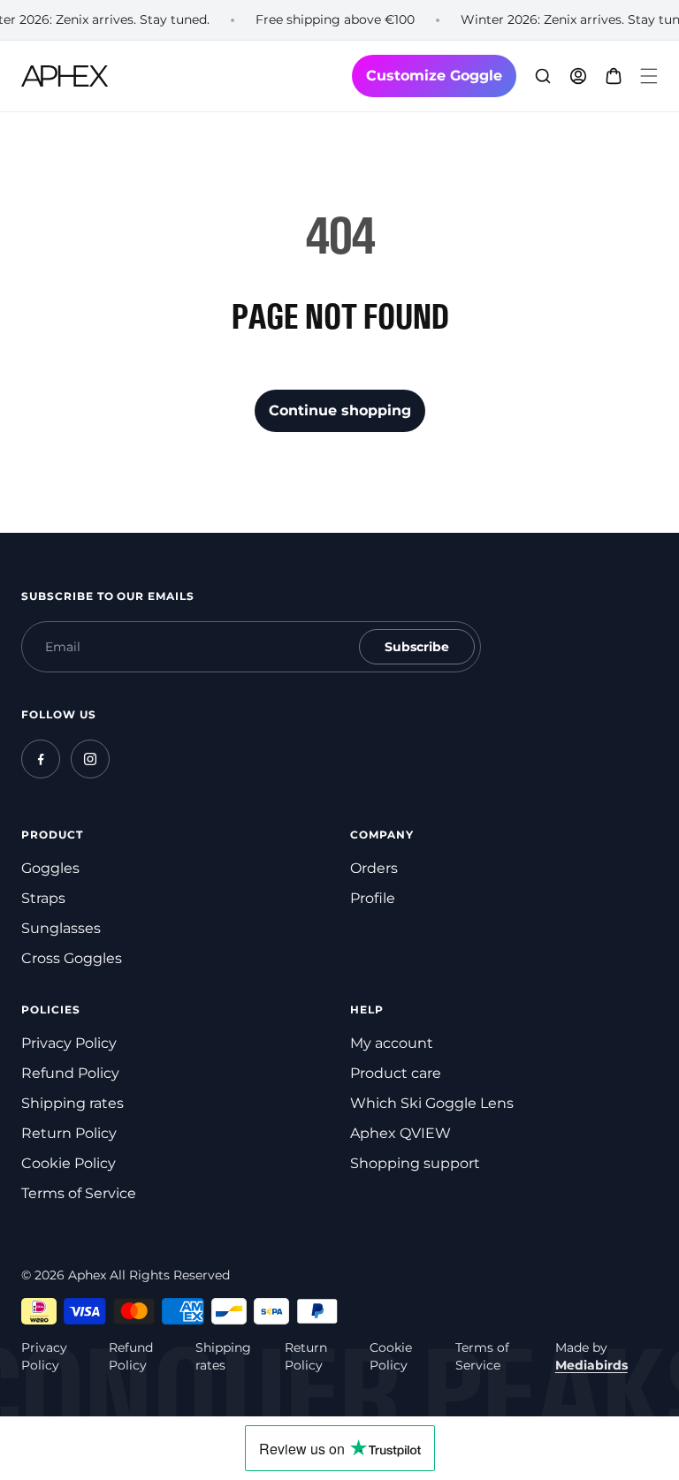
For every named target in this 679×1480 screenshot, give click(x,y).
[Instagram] (90, 759)
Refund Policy (70, 1073)
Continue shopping (340, 410)
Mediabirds (591, 1365)
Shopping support (415, 1163)
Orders (374, 868)
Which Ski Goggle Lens (432, 1103)
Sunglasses (61, 928)
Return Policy (69, 1133)
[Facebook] (40, 759)
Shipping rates (72, 1103)
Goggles (50, 868)
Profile (372, 898)
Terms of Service (78, 1193)
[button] (649, 76)
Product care (395, 1073)
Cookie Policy (68, 1163)
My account (391, 1043)
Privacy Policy (69, 1043)
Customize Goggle (434, 75)
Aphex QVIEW (400, 1133)
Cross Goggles (71, 958)
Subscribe (417, 647)
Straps (43, 898)
